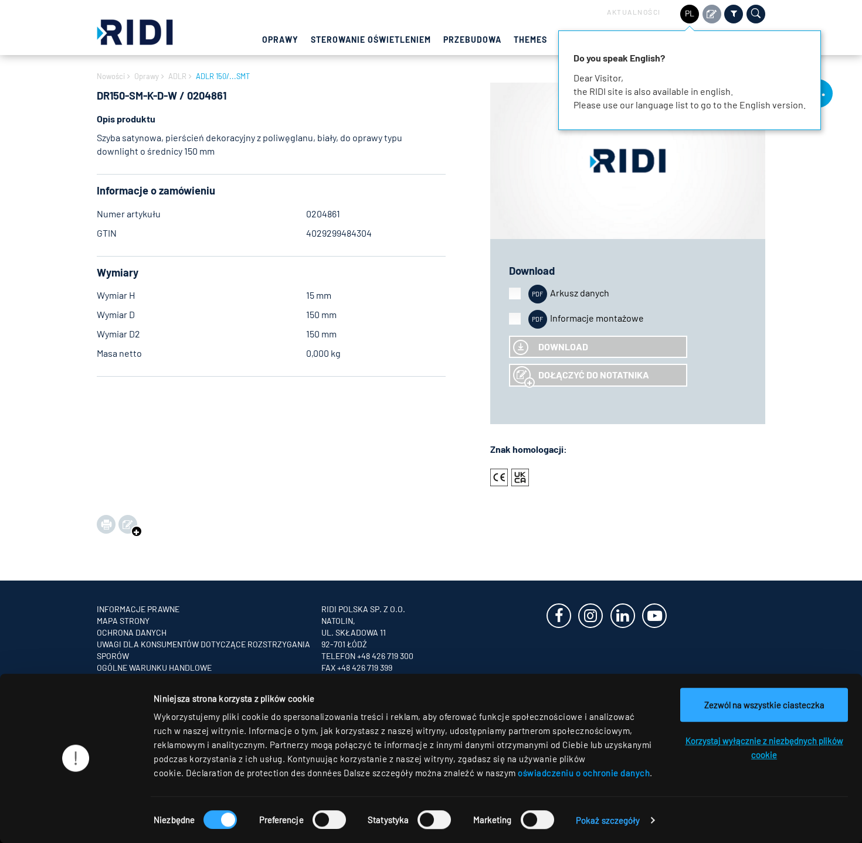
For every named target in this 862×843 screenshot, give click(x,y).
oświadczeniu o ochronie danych (584, 772)
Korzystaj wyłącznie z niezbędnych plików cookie (764, 747)
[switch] (329, 819)
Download (563, 346)
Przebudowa (472, 40)
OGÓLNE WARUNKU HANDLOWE (154, 668)
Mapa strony (123, 621)
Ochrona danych (132, 632)
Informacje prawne (138, 609)
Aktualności (634, 12)
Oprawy (280, 40)
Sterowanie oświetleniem (371, 40)
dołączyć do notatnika (593, 374)
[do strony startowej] (135, 30)
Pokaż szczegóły (608, 820)
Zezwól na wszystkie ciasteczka (764, 704)
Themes (530, 40)
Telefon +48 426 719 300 (367, 656)
